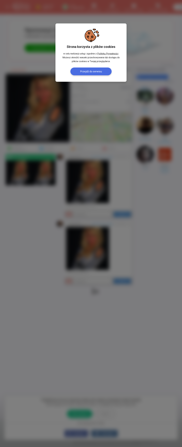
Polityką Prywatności (107, 53)
